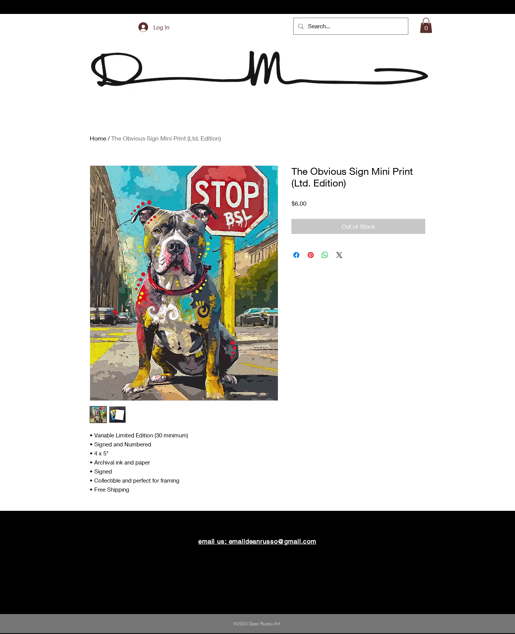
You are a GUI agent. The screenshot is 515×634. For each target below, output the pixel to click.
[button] (426, 25)
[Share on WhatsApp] (325, 255)
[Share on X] (339, 255)
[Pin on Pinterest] (310, 255)
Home (98, 138)
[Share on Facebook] (296, 255)
